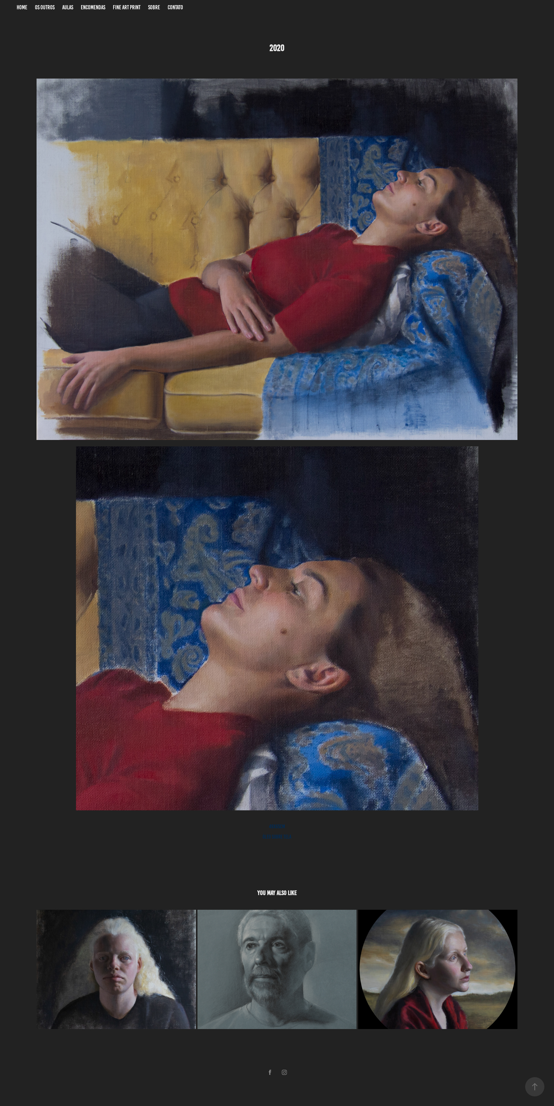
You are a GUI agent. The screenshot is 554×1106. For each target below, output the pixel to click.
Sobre (154, 7)
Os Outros (45, 7)
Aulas (67, 7)
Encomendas (93, 7)
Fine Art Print (126, 7)
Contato (175, 7)
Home (22, 7)
